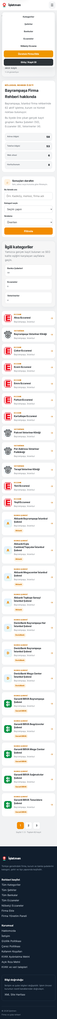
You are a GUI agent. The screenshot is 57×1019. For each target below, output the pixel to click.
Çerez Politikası (11, 946)
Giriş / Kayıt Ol (28, 62)
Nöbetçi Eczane (29, 46)
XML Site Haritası (15, 994)
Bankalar (28, 31)
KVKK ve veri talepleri (14, 967)
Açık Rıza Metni (11, 961)
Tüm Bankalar (10, 895)
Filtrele (28, 231)
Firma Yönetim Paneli (14, 915)
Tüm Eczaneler (10, 900)
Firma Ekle (8, 910)
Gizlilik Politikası (11, 941)
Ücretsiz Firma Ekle (28, 54)
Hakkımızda (9, 930)
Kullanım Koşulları (12, 951)
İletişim (6, 936)
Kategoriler (28, 16)
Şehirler (29, 24)
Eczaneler (28, 38)
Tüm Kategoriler (11, 884)
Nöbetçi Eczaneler (13, 905)
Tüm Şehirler (9, 890)
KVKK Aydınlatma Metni (16, 956)
